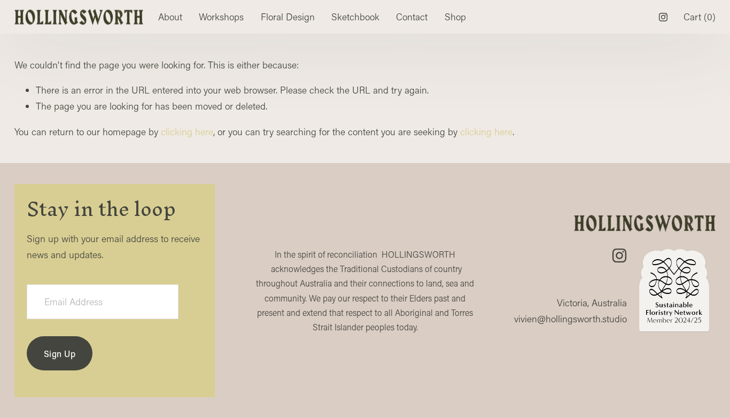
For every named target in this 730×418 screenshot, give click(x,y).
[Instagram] (663, 17)
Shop (455, 17)
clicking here (187, 132)
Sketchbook (355, 17)
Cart (700, 17)
